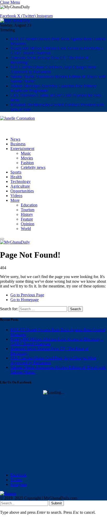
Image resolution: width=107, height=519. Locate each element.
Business (18, 144)
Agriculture (20, 186)
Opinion (27, 224)
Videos (16, 195)
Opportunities (22, 191)
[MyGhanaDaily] (15, 20)
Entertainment (22, 148)
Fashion (27, 162)
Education (29, 205)
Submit (56, 503)
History (27, 214)
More (14, 200)
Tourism (27, 209)
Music (26, 153)
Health (16, 177)
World (26, 228)
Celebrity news (33, 167)
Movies (27, 158)
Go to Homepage (24, 299)
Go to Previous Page (27, 295)
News (15, 139)
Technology (20, 181)
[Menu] (2, 239)
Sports (15, 172)
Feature (27, 219)
